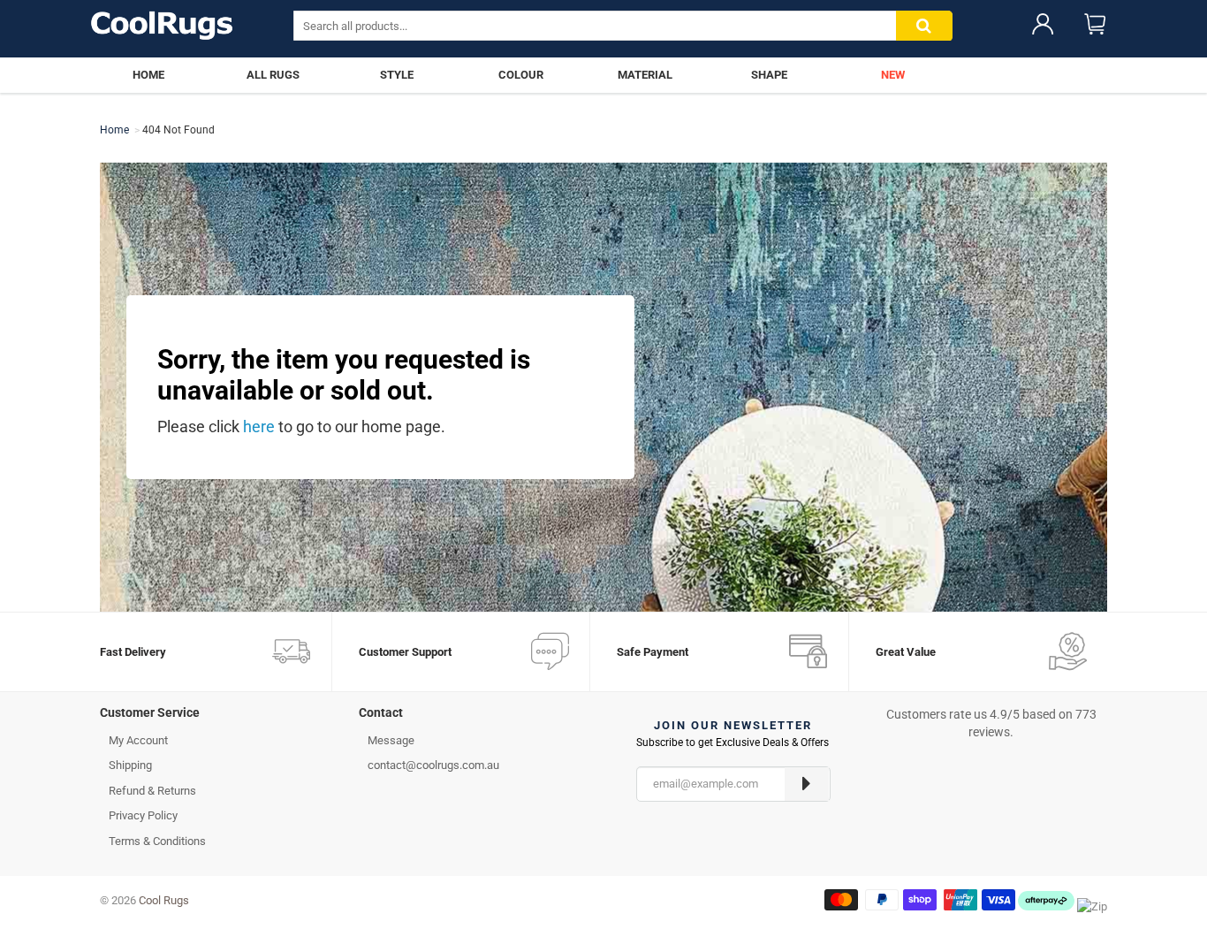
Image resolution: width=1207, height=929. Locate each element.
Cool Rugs (164, 900)
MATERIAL (645, 74)
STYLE (397, 74)
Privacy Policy (143, 815)
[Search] (924, 26)
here (259, 426)
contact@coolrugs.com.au (433, 765)
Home (114, 130)
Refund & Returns (152, 790)
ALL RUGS (273, 74)
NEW (893, 74)
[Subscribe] (807, 784)
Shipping (130, 765)
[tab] (216, 716)
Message (391, 740)
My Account (138, 740)
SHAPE (769, 74)
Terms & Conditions (157, 841)
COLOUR (520, 74)
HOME (148, 74)
